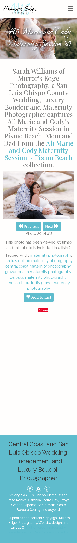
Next (49, 226)
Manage (71, 2)
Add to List (40, 297)
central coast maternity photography (38, 266)
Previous (31, 226)
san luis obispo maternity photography (38, 260)
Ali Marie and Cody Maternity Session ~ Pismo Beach (39, 150)
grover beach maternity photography (38, 271)
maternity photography (50, 255)
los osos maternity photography (38, 277)
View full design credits (50, 532)
